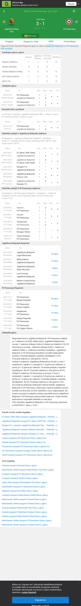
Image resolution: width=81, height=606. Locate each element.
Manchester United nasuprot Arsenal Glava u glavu (24, 499)
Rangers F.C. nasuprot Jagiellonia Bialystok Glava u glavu (24, 425)
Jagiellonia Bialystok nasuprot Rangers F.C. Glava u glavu (24, 433)
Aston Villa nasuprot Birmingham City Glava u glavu (24, 482)
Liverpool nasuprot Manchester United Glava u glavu (25, 495)
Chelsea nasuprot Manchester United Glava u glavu (24, 516)
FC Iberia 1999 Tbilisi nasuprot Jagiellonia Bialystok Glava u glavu (24, 416)
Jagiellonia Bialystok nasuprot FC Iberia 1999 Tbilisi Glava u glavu (24, 421)
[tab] (9, 41)
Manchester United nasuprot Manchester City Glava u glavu (28, 469)
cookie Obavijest (29, 592)
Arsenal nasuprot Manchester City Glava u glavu (23, 507)
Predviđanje (52, 416)
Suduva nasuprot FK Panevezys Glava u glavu (22, 438)
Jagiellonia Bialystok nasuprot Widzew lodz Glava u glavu (24, 429)
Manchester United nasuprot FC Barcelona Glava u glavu (26, 520)
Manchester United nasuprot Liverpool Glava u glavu (25, 524)
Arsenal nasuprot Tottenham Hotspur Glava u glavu (24, 512)
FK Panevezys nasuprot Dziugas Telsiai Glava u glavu (25, 450)
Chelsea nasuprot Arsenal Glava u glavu (19, 465)
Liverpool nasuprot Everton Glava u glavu (20, 478)
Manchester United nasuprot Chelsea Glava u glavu (24, 503)
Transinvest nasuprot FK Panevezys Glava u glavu (24, 446)
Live (57, 416)
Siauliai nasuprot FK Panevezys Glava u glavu (22, 442)
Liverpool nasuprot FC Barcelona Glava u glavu (22, 474)
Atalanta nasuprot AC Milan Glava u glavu (20, 491)
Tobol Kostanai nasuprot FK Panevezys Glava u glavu (25, 455)
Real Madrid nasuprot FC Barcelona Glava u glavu (23, 486)
